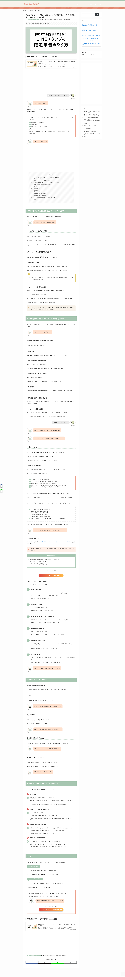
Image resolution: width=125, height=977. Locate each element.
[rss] (99, 0)
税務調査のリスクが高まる (40, 195)
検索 (97, 14)
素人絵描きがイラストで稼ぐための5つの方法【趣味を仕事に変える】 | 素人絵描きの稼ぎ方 (56, 62)
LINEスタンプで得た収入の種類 (41, 178)
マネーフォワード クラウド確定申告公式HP (51, 575)
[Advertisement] (51, 79)
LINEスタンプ (43, 19)
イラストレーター (49, 19)
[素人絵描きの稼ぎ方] (31, 4)
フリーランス (37, 19)
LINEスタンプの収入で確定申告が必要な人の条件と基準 (46, 177)
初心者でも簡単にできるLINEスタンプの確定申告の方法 (46, 182)
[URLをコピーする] (70, 962)
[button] (32, 962)
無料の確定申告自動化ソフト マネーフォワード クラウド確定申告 (56, 541)
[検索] (101, 0)
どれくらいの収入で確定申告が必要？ (43, 180)
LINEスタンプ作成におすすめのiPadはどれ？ (91, 35)
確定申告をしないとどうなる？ (40, 188)
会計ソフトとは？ (38, 186)
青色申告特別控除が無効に (40, 193)
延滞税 (36, 190)
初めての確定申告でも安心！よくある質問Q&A (44, 197)
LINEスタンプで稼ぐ (30, 19)
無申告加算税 (37, 191)
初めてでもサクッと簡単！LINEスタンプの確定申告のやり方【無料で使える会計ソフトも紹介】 (91, 30)
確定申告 (60, 19)
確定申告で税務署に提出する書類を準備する (44, 184)
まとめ (34, 199)
